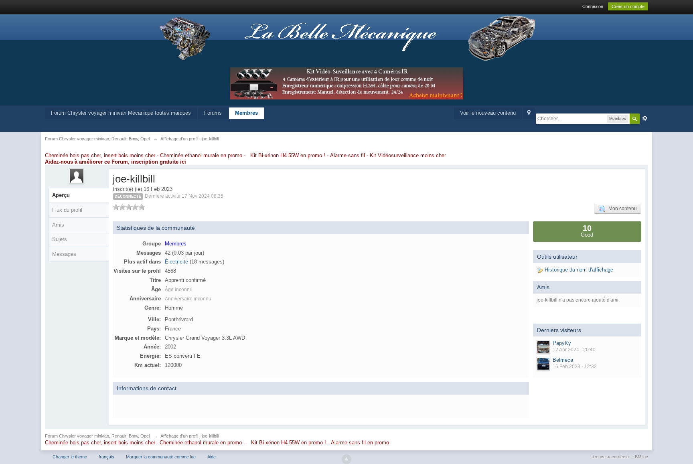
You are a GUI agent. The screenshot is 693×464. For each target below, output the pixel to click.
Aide (211, 456)
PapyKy (562, 343)
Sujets (59, 239)
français (106, 456)
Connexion (592, 6)
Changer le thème (70, 456)
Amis (58, 225)
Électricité (176, 262)
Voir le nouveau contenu (488, 113)
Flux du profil (67, 210)
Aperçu (61, 195)
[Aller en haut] (346, 459)
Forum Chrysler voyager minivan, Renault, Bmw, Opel (97, 436)
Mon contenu (621, 208)
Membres (246, 113)
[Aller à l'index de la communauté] (346, 37)
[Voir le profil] (543, 347)
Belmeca (563, 360)
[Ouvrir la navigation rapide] (529, 113)
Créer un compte (628, 6)
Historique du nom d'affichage (578, 270)
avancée (645, 118)
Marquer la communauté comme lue (161, 456)
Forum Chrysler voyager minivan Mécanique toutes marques (121, 113)
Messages (64, 254)
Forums (213, 113)
